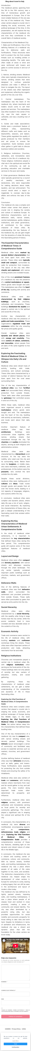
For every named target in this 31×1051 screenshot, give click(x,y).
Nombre (4, 981)
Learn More (15, 1040)
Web (2, 999)
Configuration (15, 1047)
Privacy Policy (16, 1029)
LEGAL (24, 1029)
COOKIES (8, 1029)
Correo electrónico (8, 990)
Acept (15, 1044)
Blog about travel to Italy (14, 1)
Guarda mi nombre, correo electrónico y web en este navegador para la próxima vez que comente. (16, 1011)
